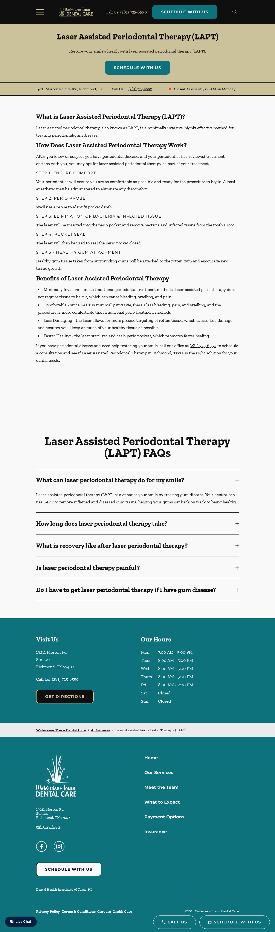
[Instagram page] (59, 846)
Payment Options (164, 816)
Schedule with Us (184, 12)
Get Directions (65, 696)
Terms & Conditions (79, 911)
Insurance (155, 831)
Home (151, 757)
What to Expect (162, 802)
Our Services (158, 772)
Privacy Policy (48, 911)
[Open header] (41, 12)
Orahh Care (122, 911)
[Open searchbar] (234, 12)
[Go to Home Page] (75, 12)
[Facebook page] (41, 846)
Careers (104, 911)
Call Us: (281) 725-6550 (126, 12)
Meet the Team (161, 787)
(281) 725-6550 (140, 89)
